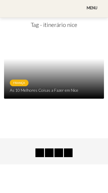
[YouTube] (49, 152)
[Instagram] (58, 152)
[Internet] (68, 152)
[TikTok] (39, 152)
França (19, 82)
